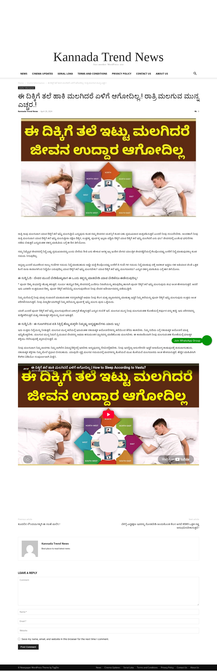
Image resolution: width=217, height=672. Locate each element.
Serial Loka (65, 73)
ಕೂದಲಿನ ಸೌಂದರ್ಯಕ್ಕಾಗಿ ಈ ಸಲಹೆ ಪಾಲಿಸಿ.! (39, 524)
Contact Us (143, 73)
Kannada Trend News (28, 111)
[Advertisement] (101, 24)
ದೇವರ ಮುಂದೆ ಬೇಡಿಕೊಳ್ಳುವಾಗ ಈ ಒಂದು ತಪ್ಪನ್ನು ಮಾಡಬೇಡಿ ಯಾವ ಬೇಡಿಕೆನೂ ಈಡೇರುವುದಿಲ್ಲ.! (86, 278)
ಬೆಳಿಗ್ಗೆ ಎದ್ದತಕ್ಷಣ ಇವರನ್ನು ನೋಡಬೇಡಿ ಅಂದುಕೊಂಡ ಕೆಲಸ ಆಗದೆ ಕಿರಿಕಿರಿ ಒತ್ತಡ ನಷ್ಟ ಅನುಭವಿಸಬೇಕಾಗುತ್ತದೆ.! (160, 526)
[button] (195, 74)
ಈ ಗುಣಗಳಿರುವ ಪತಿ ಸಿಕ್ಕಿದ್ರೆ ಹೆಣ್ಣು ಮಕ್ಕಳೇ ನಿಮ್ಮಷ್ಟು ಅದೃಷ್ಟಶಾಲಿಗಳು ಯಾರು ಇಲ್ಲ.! (77, 324)
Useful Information (36, 82)
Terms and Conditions (92, 73)
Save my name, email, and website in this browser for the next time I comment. (65, 639)
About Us (162, 73)
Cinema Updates (42, 73)
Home (21, 82)
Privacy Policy (121, 73)
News (23, 73)
